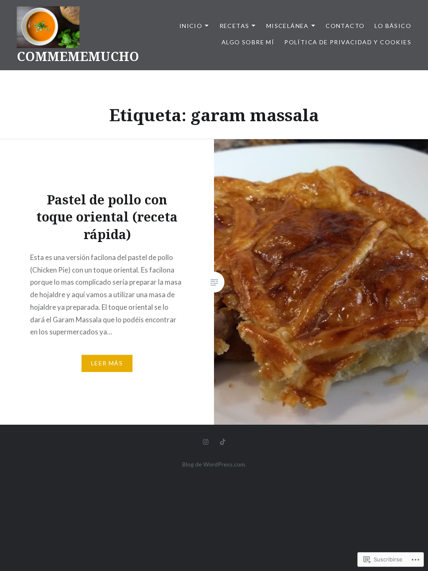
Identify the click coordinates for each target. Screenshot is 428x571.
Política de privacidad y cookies (347, 42)
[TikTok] (223, 441)
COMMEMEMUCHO (78, 56)
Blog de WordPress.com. (214, 464)
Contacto (345, 25)
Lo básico (392, 25)
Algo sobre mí (248, 42)
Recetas (234, 25)
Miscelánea (287, 25)
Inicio (190, 25)
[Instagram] (205, 441)
